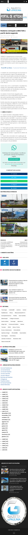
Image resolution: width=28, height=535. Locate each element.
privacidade (18, 164)
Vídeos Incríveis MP (5, 341)
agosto (4, 422)
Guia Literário (23, 333)
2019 (3, 407)
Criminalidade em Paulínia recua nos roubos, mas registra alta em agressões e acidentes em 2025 (18, 480)
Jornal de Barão (5, 370)
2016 (3, 439)
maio (3, 428)
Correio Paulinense (6, 368)
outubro (4, 417)
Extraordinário (17, 330)
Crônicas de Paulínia (13, 324)
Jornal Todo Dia (5, 373)
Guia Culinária (22, 315)
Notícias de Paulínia (6, 377)
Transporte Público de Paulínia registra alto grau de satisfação (13, 232)
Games (22, 324)
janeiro (4, 436)
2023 (3, 398)
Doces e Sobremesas (6, 330)
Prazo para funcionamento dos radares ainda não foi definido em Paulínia (13, 218)
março (4, 432)
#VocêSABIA (15, 333)
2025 (3, 394)
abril (3, 430)
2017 (3, 411)
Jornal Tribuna (5, 375)
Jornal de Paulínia (6, 372)
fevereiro (5, 434)
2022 (3, 401)
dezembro (5, 413)
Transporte (15, 37)
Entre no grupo (14, 159)
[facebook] (24, 1)
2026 (3, 392)
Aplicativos (20, 321)
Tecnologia (4, 310)
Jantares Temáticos (6, 338)
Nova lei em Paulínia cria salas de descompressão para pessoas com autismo (18, 299)
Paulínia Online (5, 381)
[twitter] (26, 1)
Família (15, 315)
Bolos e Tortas (16, 327)
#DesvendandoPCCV (20, 312)
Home (3, 25)
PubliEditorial (4, 312)
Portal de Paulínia (6, 383)
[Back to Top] (14, 533)
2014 (3, 443)
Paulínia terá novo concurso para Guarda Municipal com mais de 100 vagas (17, 358)
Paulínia (4, 195)
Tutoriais (3, 327)
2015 (3, 441)
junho (4, 426)
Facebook (15, 67)
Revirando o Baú (17, 338)
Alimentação (4, 318)
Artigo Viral (4, 324)
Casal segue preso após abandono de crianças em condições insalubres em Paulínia (16, 488)
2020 (3, 405)
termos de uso (10, 164)
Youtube (25, 67)
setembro (5, 419)
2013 (3, 445)
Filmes (11, 312)
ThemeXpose (17, 530)
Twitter (20, 67)
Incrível (24, 310)
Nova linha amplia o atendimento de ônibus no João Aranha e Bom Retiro (12, 203)
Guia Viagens (4, 335)
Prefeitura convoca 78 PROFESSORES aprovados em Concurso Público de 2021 (17, 351)
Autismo (19, 310)
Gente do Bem (4, 321)
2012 (3, 448)
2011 (3, 450)
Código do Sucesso (14, 318)
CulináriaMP (11, 310)
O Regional (4, 379)
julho (3, 424)
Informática (13, 335)
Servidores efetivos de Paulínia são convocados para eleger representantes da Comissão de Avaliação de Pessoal (17, 472)
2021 (3, 403)
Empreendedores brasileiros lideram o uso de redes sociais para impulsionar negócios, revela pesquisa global (18, 283)
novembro (5, 415)
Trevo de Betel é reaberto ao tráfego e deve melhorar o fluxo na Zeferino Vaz (18, 291)
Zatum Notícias (5, 384)
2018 (3, 409)
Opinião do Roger (5, 333)
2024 (3, 396)
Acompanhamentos (6, 315)
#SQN (9, 327)
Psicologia (13, 321)
